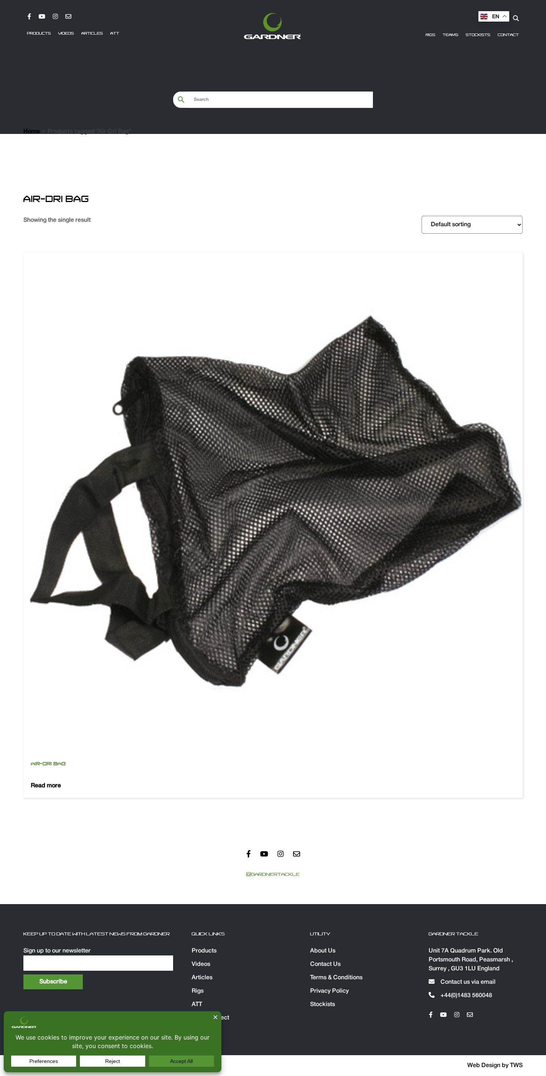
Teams (450, 35)
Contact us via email (467, 982)
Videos (66, 33)
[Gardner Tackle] (272, 26)
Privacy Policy (329, 991)
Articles (92, 33)
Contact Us (325, 964)
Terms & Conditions (336, 977)
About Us (322, 951)
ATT (114, 33)
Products (39, 33)
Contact (508, 35)
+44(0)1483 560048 (465, 995)
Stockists (478, 35)
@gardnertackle (273, 874)
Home (31, 131)
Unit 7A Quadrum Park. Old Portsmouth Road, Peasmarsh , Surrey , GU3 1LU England (471, 959)
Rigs (430, 35)
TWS (516, 1065)
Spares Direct (210, 1018)
